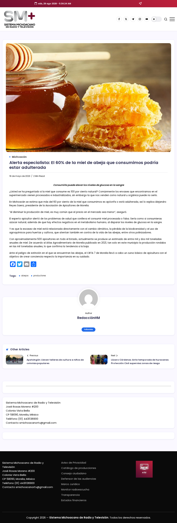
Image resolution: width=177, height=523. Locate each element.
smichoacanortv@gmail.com (38, 423)
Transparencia (70, 495)
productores (39, 275)
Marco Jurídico (70, 484)
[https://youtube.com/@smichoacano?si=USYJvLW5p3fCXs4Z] (147, 19)
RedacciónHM (88, 317)
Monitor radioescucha (75, 489)
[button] (156, 19)
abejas (25, 275)
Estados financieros (73, 500)
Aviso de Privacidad (73, 462)
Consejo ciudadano (73, 473)
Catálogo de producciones (78, 468)
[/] (126, 19)
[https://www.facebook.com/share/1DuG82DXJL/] (119, 19)
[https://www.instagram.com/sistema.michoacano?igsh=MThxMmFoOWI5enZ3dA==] (140, 19)
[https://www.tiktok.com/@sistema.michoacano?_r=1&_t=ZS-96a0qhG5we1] (133, 19)
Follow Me (88, 329)
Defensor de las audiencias (78, 479)
